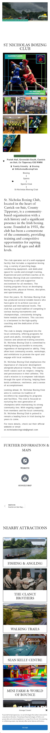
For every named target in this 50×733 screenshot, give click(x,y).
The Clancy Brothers (25, 596)
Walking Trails (25, 629)
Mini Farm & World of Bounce (25, 693)
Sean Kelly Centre (25, 660)
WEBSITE (25, 468)
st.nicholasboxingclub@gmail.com (21, 430)
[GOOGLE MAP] (25, 478)
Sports (26, 179)
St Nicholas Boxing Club (26, 190)
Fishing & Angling (25, 563)
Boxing (26, 173)
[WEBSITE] (25, 460)
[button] (46, 710)
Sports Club (26, 184)
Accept (25, 728)
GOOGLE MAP (25, 485)
